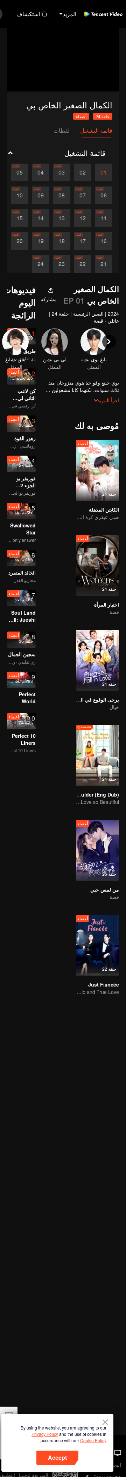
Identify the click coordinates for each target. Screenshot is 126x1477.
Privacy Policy (44, 1434)
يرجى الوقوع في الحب (96, 699)
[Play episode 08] (61, 195)
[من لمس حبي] (97, 850)
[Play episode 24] (40, 264)
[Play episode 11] (103, 218)
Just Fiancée (103, 984)
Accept (57, 1457)
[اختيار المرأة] (97, 565)
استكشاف (28, 14)
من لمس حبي (104, 889)
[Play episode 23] (61, 264)
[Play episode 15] (19, 218)
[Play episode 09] (40, 195)
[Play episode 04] (40, 172)
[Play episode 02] (82, 172)
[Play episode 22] (82, 264)
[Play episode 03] (61, 172)
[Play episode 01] (103, 172)
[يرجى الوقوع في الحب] (97, 660)
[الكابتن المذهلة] (97, 470)
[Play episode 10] (19, 195)
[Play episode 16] (103, 241)
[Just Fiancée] (97, 945)
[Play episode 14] (40, 218)
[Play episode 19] (40, 241)
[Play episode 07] (82, 195)
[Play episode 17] (82, 241)
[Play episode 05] (19, 172)
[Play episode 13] (61, 218)
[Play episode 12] (82, 218)
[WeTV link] (103, 14)
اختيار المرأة (106, 604)
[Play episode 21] (103, 264)
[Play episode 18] (61, 241)
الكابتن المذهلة (104, 509)
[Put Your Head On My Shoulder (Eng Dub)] (97, 755)
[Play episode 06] (103, 195)
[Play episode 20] (19, 241)
